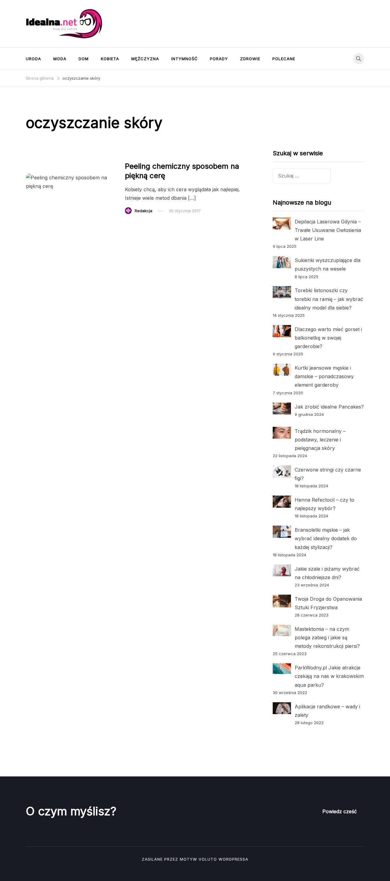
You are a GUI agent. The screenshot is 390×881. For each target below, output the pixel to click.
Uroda (33, 58)
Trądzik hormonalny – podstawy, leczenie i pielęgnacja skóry (320, 439)
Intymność (184, 58)
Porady (219, 58)
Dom (84, 58)
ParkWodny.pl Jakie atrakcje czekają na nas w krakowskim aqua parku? (329, 676)
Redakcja (143, 210)
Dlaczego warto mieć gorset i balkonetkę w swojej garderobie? (328, 337)
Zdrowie (250, 58)
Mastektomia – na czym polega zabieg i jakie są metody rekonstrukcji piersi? (327, 637)
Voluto (208, 859)
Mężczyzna (145, 58)
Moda (59, 58)
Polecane (283, 58)
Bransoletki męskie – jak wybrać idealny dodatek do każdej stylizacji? (326, 538)
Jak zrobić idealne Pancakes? (329, 407)
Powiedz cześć (339, 811)
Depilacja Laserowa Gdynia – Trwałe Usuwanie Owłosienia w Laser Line (328, 230)
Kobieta (110, 58)
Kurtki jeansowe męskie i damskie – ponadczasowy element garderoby (324, 376)
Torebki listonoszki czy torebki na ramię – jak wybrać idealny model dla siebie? (329, 298)
